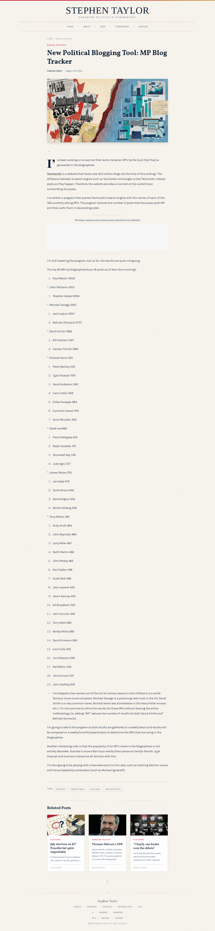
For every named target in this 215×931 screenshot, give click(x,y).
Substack (107, 907)
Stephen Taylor (54, 71)
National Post (125, 907)
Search (77, 907)
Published (92, 907)
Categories (122, 26)
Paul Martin (61, 789)
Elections (55, 840)
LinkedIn (103, 912)
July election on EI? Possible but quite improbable (63, 848)
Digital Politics (64, 39)
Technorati (54, 174)
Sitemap (119, 918)
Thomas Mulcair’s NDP (107, 844)
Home (70, 26)
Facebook (118, 912)
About (87, 26)
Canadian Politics (101, 840)
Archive (143, 26)
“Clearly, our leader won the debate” (146, 846)
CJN (139, 907)
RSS (94, 918)
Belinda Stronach (113, 789)
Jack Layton (95, 789)
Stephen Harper (78, 789)
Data (103, 26)
